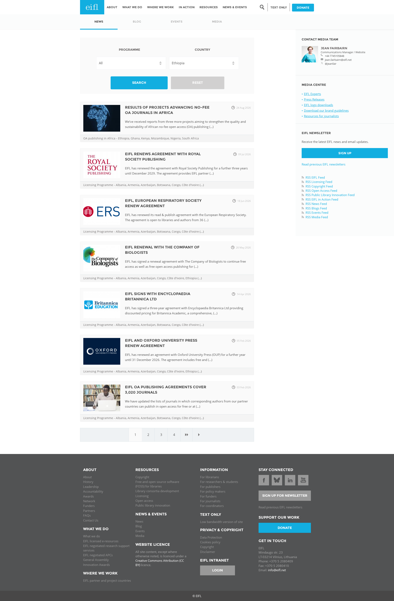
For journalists (210, 501)
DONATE (303, 7)
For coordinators (212, 506)
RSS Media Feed (317, 217)
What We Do (132, 7)
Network (89, 501)
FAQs (87, 515)
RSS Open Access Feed (321, 190)
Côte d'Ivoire (190, 185)
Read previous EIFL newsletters (323, 164)
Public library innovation (152, 505)
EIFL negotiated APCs (98, 555)
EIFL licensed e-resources (100, 541)
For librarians (209, 477)
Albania (121, 185)
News (139, 521)
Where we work (160, 7)
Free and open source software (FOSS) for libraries (157, 484)
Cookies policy (210, 542)
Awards (88, 496)
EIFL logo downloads (318, 105)
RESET (197, 83)
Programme (129, 50)
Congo (176, 185)
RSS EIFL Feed (315, 177)
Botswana (163, 185)
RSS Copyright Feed (319, 186)
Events (140, 531)
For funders (208, 496)
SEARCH (139, 83)
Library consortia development (157, 491)
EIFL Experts (312, 94)
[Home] (92, 7)
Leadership (91, 487)
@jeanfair (330, 64)
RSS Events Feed (317, 212)
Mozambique (160, 138)
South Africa (190, 138)
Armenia (133, 185)
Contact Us (90, 520)
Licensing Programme (98, 185)
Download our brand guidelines (326, 110)
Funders (89, 506)
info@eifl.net (277, 570)
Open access (144, 501)
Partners (89, 511)
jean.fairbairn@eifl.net (338, 60)
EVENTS (176, 21)
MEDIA (217, 21)
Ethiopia (123, 138)
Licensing (142, 496)
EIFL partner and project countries (107, 580)
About (112, 7)
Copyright (142, 477)
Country (202, 50)
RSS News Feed (316, 204)
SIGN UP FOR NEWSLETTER (284, 496)
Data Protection (211, 537)
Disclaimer (207, 552)
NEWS (98, 21)
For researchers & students (219, 482)
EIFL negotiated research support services (106, 548)
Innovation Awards (96, 565)
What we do (91, 536)
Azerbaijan (148, 185)
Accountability (93, 491)
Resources (208, 7)
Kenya (145, 138)
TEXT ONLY (278, 7)
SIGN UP (344, 153)
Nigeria (176, 138)
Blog (138, 526)
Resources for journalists (321, 116)
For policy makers (212, 491)
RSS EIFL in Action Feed (322, 199)
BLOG (137, 21)
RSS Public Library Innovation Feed (330, 195)
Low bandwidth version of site (221, 522)
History (88, 482)
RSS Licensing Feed (319, 182)
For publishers (210, 487)
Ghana (135, 138)
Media (139, 536)
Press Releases (314, 99)
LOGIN (217, 570)
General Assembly (96, 560)
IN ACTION (187, 7)
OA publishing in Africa (99, 138)
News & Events (235, 7)
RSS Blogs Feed (316, 208)
